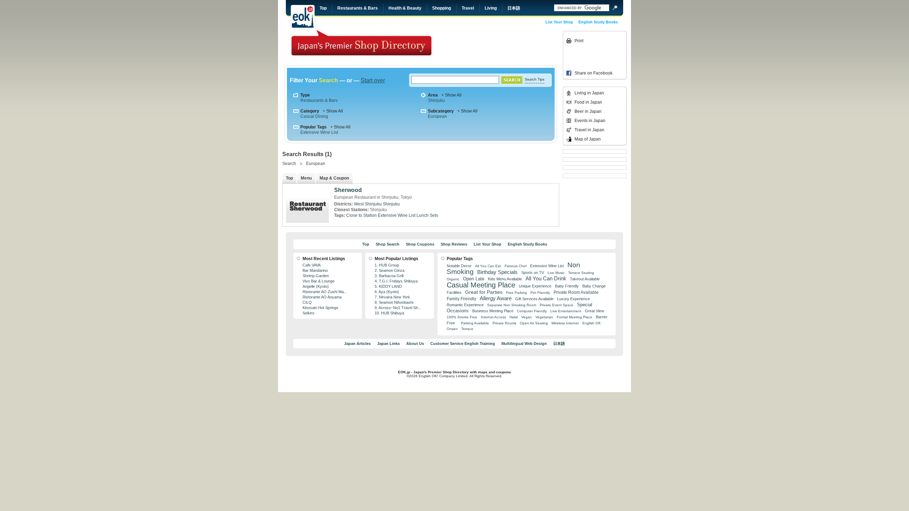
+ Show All (451, 95)
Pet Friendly (540, 293)
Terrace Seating (581, 273)
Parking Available (475, 323)
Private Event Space (556, 305)
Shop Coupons (420, 244)
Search (289, 163)
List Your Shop (559, 22)
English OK (591, 323)
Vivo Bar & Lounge (318, 281)
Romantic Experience (465, 305)
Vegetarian (544, 317)
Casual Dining (314, 116)
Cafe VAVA (312, 265)
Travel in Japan (589, 129)
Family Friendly (461, 298)
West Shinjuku (368, 204)
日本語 (513, 8)
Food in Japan (588, 102)
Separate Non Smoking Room (511, 305)
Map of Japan (588, 139)
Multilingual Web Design (524, 343)
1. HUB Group (387, 265)
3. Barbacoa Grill (389, 276)
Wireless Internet (565, 323)
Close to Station (361, 215)
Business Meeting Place (492, 311)
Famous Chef (516, 266)
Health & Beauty (404, 8)
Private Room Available (576, 292)
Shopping (441, 8)
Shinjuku (436, 100)
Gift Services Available (534, 299)
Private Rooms (504, 323)
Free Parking (516, 293)
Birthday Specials (497, 272)
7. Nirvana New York (392, 297)
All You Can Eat (488, 266)
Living (491, 8)
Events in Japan (590, 120)
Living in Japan (589, 92)
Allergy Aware (496, 298)
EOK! (302, 17)
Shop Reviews (454, 244)
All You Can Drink (546, 278)
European (437, 116)
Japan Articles (357, 343)
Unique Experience (535, 286)
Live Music (556, 273)
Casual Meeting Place (481, 285)
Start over (373, 80)
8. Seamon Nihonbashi (394, 302)
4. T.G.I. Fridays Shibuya (396, 281)
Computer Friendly (532, 311)
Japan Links (388, 343)
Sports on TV (532, 272)
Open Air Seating (534, 323)
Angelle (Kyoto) (316, 286)
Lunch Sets (427, 215)
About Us (415, 343)
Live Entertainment (565, 311)
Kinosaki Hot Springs (320, 308)
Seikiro (308, 313)
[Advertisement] (512, 46)
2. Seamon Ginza (389, 270)
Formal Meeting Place (574, 317)
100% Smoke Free (462, 317)
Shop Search (387, 244)
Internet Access (493, 317)
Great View (594, 311)
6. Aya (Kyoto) (387, 292)
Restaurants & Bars (357, 8)
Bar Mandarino (315, 270)
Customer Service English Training (462, 343)
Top (323, 8)
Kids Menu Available (505, 279)
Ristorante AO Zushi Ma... (325, 292)
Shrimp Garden (316, 276)
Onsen (452, 329)
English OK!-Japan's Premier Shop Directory (361, 42)
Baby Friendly (567, 286)
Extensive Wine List (319, 132)
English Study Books (598, 22)
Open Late (473, 278)
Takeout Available (585, 279)
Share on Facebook (594, 73)
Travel (468, 8)
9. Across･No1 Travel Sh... (398, 308)
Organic (453, 279)
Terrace (467, 329)
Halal (514, 317)
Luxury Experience (573, 299)
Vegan (526, 317)
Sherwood (348, 190)
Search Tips (534, 79)
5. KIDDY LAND (388, 286)
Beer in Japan (588, 111)
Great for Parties (483, 292)
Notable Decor (459, 266)
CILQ (307, 302)
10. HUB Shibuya (389, 313)
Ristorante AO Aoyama (322, 297)
